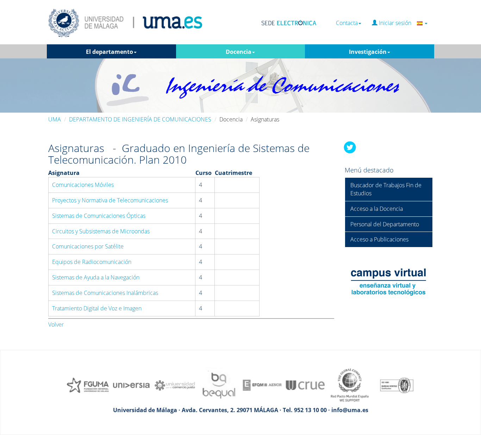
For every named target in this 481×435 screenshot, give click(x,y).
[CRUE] (306, 385)
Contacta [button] (347, 23)
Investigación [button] (368, 52)
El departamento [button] (109, 52)
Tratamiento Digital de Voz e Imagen (97, 308)
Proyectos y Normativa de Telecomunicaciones (110, 200)
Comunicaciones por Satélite (88, 246)
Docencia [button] (238, 52)
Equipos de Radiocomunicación (91, 262)
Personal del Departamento (384, 224)
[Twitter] (350, 147)
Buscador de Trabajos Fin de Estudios (385, 189)
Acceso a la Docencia (376, 209)
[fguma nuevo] (88, 385)
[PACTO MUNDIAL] (350, 385)
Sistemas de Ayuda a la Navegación (95, 277)
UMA (54, 119)
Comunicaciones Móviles (83, 185)
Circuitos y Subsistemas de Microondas (101, 231)
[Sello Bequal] (219, 385)
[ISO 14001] (393, 385)
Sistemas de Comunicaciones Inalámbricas (105, 293)
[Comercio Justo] (175, 385)
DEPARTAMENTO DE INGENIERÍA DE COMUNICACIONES (140, 119)
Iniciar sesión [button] (397, 23)
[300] (262, 385)
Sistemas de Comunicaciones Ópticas (98, 216)
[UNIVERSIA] (131, 385)
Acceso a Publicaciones (379, 239)
